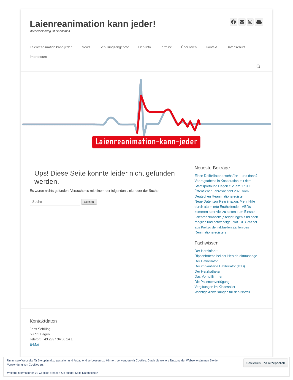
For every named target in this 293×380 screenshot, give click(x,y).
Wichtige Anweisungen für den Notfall (222, 292)
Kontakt (211, 47)
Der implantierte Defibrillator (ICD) (220, 266)
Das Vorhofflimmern (209, 276)
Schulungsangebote (114, 47)
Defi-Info (144, 47)
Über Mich (189, 47)
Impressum (38, 57)
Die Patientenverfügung (212, 282)
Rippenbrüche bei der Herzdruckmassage (226, 256)
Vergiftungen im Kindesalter (215, 287)
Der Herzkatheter (207, 271)
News (86, 47)
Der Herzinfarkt (206, 251)
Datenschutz (235, 47)
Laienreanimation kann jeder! (93, 24)
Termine (166, 47)
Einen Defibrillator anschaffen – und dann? (226, 176)
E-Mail (34, 344)
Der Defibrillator (206, 261)
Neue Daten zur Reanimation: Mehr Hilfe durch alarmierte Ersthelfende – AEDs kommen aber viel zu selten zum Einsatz (225, 206)
